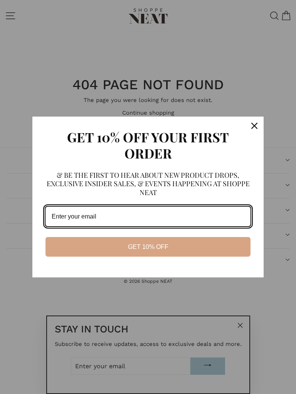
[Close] (254, 126)
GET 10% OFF (148, 247)
